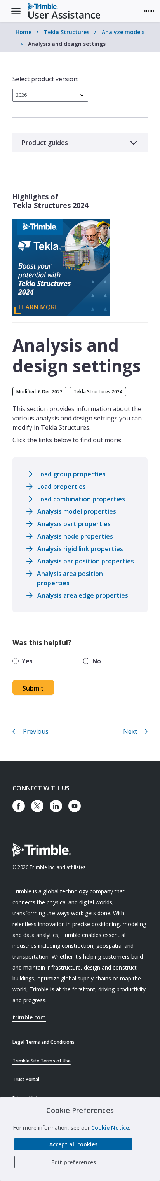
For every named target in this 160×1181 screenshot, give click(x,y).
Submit (33, 688)
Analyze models (123, 32)
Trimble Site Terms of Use (41, 1060)
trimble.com (29, 1017)
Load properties (61, 486)
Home (23, 32)
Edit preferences (73, 1162)
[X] (37, 806)
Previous (36, 731)
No (96, 661)
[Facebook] (18, 806)
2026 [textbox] (21, 95)
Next (130, 731)
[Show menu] (149, 11)
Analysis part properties (74, 524)
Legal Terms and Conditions (43, 1042)
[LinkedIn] (56, 806)
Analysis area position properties (70, 578)
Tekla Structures (66, 32)
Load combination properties (81, 499)
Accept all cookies (73, 1144)
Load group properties (71, 474)
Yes (27, 661)
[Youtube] (74, 806)
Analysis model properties (76, 511)
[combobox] (50, 95)
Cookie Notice (110, 1127)
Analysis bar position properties (85, 561)
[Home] (64, 11)
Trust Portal (25, 1079)
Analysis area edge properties (82, 595)
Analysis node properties (75, 536)
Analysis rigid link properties (80, 548)
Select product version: (45, 79)
